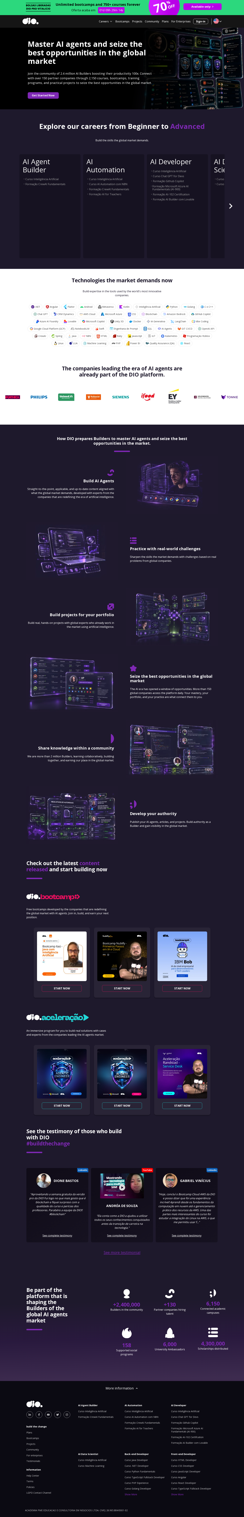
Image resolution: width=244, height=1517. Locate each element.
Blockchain (151, 314)
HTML (104, 336)
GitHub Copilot (203, 314)
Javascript (137, 336)
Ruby (119, 336)
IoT (153, 336)
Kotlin (126, 306)
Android (88, 306)
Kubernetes (171, 336)
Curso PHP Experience (137, 1482)
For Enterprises (181, 21)
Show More (131, 1494)
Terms (29, 1481)
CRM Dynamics (65, 314)
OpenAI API (208, 328)
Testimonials (33, 1461)
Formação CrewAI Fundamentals (45, 184)
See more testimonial (122, 1252)
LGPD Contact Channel (38, 1492)
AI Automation (105, 166)
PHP (118, 343)
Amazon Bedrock (176, 314)
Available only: (201, 6)
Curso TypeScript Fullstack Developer (145, 1477)
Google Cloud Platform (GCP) (49, 328)
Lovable (72, 321)
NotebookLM (82, 328)
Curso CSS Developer (182, 1465)
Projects (137, 21)
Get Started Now (43, 95)
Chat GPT (43, 314)
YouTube (147, 1170)
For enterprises (34, 1455)
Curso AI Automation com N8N (108, 184)
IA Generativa (158, 321)
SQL (150, 328)
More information (120, 1388)
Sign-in (200, 21)
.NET (37, 306)
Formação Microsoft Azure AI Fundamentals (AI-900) (170, 188)
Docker (137, 321)
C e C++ (208, 306)
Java (74, 336)
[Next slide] (230, 206)
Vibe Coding (202, 321)
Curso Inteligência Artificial (42, 179)
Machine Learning (96, 343)
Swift (101, 328)
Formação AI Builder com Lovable (173, 199)
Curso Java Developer (136, 1460)
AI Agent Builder (36, 166)
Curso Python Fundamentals (140, 1471)
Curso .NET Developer (137, 1465)
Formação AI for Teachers (105, 194)
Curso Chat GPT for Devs (168, 176)
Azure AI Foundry (49, 321)
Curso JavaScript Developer (185, 1471)
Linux (60, 343)
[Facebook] (39, 1414)
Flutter (71, 306)
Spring (59, 336)
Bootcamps (122, 21)
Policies (30, 1487)
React (187, 343)
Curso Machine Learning (91, 1465)
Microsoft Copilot (95, 321)
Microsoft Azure (113, 314)
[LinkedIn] (29, 1414)
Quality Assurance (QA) (162, 343)
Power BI (135, 343)
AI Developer (171, 162)
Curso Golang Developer (138, 1488)
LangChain (180, 321)
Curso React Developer (183, 1482)
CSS (134, 314)
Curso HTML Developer (184, 1460)
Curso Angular (178, 1477)
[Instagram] (67, 1414)
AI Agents (167, 328)
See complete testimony (57, 1235)
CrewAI (42, 336)
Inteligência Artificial (149, 306)
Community (152, 21)
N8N (88, 336)
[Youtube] (48, 1414)
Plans (165, 21)
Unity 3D (119, 321)
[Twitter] (57, 1414)
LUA (75, 343)
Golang (191, 306)
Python (174, 306)
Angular (54, 306)
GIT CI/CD (187, 328)
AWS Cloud (89, 314)
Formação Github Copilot (168, 181)
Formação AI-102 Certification (171, 194)
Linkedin (82, 1170)
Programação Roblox (198, 336)
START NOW (62, 988)
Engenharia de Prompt (126, 328)
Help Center (32, 1475)
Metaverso (108, 306)
